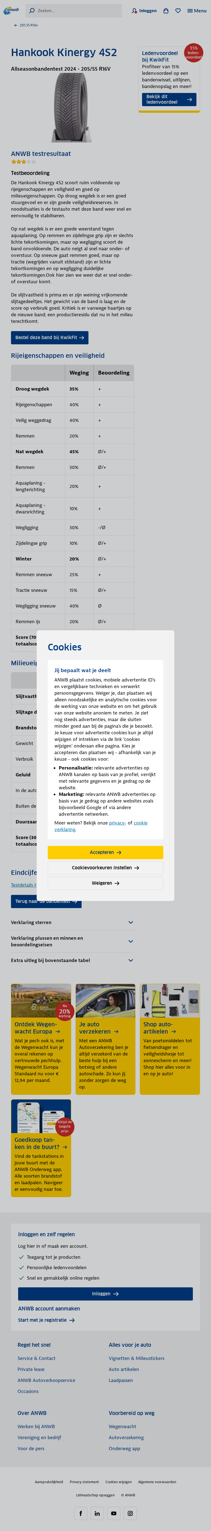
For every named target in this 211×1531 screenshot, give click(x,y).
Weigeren (102, 883)
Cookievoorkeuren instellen (102, 868)
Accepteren (102, 852)
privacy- (117, 823)
